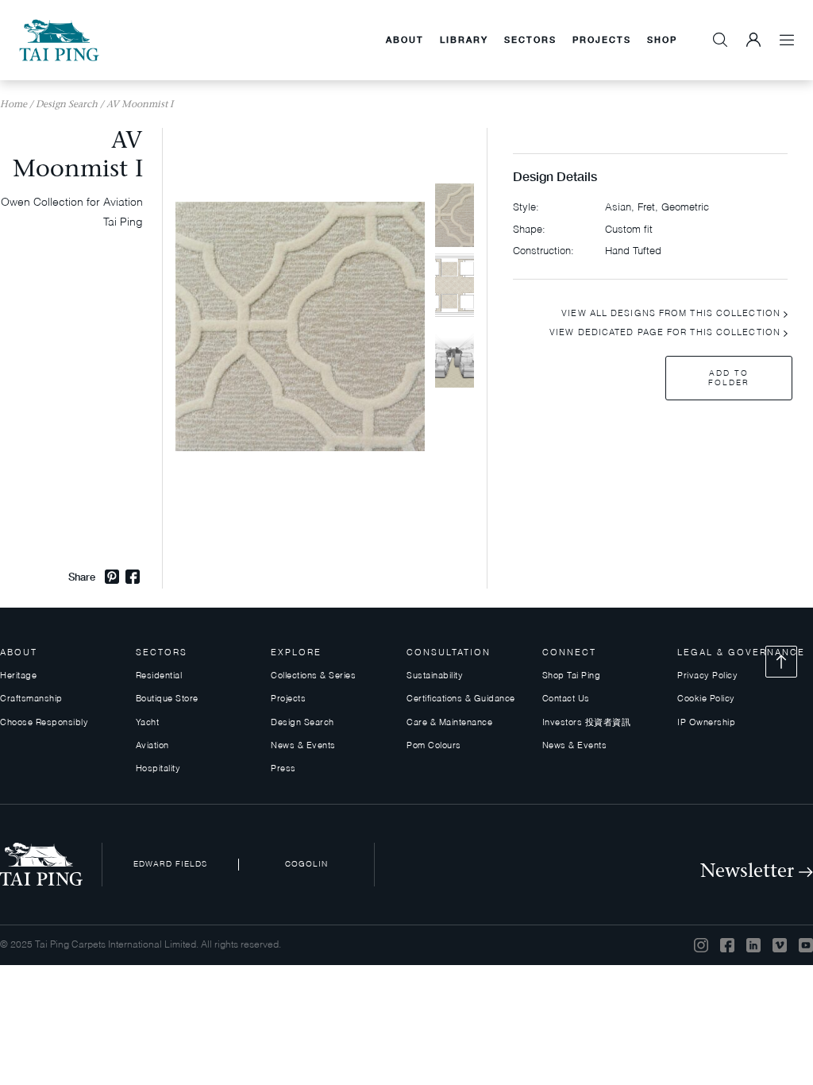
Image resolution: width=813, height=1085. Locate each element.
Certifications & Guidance (460, 699)
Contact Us (566, 699)
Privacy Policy (707, 676)
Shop (662, 39)
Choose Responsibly (44, 723)
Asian (618, 208)
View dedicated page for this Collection (664, 333)
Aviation (152, 746)
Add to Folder (728, 378)
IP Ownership (706, 723)
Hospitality (158, 769)
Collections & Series (313, 676)
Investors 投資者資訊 (586, 723)
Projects (601, 39)
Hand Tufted (633, 251)
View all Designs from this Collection (670, 314)
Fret (646, 208)
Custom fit (629, 230)
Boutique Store (167, 699)
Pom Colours (433, 746)
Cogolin (306, 864)
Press (283, 769)
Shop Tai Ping (571, 676)
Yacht (148, 723)
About (405, 39)
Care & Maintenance (449, 723)
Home (13, 105)
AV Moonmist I (139, 105)
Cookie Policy (706, 699)
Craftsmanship (31, 699)
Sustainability (434, 676)
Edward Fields (170, 864)
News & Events (303, 746)
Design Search (67, 105)
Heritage (18, 676)
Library (464, 39)
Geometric (685, 208)
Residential (159, 676)
